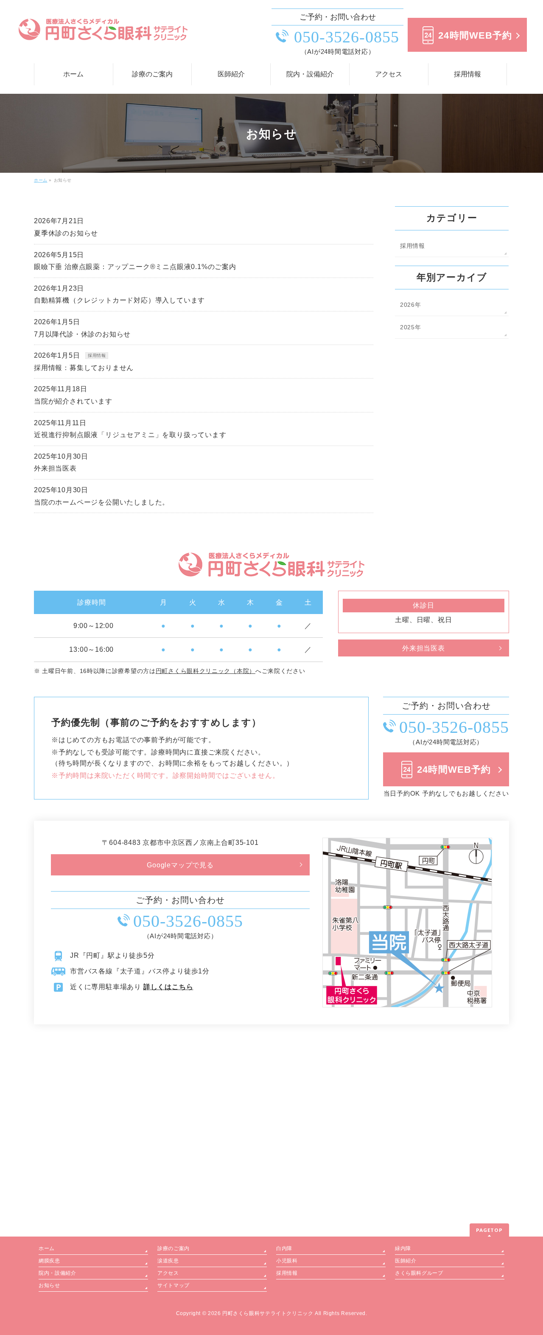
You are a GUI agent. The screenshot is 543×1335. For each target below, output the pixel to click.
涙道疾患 (168, 1261)
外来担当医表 (55, 468)
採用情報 (97, 355)
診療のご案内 (173, 1248)
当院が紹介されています (73, 401)
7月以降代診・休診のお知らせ (82, 334)
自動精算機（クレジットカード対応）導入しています (119, 300)
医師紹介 (405, 1261)
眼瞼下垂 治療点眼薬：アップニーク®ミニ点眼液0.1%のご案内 (135, 266)
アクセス (168, 1273)
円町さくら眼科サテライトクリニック (267, 1313)
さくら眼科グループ (419, 1273)
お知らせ (49, 1285)
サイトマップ (173, 1285)
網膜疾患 (49, 1261)
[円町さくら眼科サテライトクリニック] (103, 33)
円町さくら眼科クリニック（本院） (205, 671)
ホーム (47, 1248)
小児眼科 (286, 1261)
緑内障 (403, 1248)
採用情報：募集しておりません (84, 367)
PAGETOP (489, 1230)
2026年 (410, 304)
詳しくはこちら (168, 986)
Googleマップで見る (180, 865)
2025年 (410, 327)
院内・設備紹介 (57, 1273)
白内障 (284, 1248)
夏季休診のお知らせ (66, 233)
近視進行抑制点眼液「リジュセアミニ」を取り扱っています (130, 434)
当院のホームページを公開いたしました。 (101, 502)
